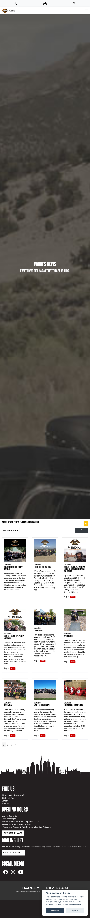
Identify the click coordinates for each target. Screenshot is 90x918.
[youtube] (21, 872)
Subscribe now (11, 853)
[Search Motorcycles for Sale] (74, 3)
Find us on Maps (13, 833)
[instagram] (13, 872)
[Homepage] (9, 10)
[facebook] (5, 872)
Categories (11, 530)
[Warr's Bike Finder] (45, 3)
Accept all (55, 910)
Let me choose (75, 904)
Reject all (75, 910)
